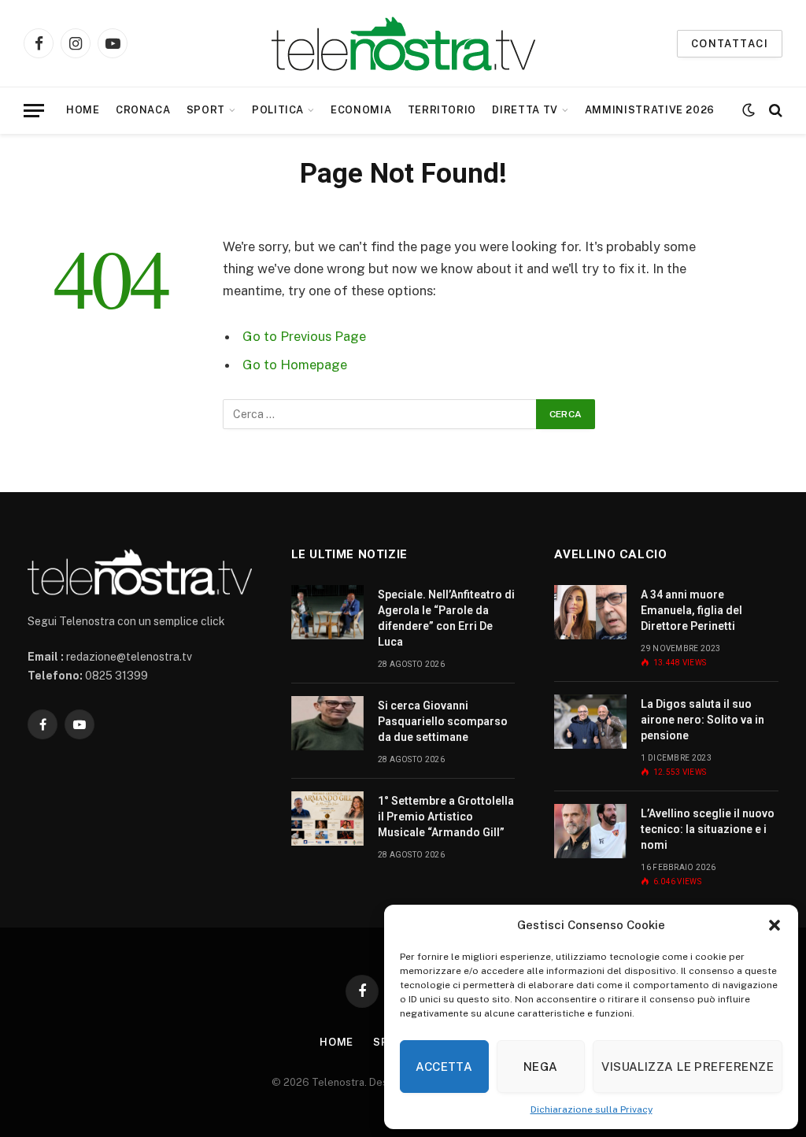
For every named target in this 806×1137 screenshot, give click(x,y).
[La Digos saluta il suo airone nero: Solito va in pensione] (590, 721)
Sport (206, 110)
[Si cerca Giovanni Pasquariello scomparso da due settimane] (327, 723)
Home (83, 110)
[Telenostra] (403, 43)
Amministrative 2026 (650, 110)
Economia (361, 110)
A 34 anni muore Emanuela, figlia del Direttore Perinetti (691, 610)
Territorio (442, 110)
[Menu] (34, 110)
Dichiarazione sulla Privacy (592, 1109)
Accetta (444, 1066)
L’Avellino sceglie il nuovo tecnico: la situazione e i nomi (708, 829)
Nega (540, 1066)
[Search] (774, 110)
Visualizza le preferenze (687, 1066)
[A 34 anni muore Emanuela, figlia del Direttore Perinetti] (590, 612)
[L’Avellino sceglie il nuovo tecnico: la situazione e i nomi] (590, 831)
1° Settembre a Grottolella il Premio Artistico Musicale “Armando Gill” (446, 816)
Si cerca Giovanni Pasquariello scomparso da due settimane (443, 721)
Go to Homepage (294, 364)
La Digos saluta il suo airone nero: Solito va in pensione (702, 720)
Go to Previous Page (304, 336)
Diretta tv (524, 110)
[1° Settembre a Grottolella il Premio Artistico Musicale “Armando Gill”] (327, 818)
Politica (278, 110)
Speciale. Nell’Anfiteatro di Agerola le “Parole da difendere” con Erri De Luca (446, 618)
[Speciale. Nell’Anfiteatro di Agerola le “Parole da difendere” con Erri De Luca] (327, 612)
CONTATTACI (729, 44)
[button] (774, 925)
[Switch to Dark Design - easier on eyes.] (748, 110)
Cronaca (143, 110)
